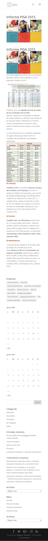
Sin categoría (11, 423)
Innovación (10, 419)
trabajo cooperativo (13, 300)
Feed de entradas (12, 504)
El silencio (10, 448)
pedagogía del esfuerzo (27, 297)
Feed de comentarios (14, 507)
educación (24, 282)
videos (8, 426)
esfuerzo (33, 290)
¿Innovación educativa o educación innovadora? (23, 452)
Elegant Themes (23, 535)
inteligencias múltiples (24, 293)
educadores (11, 290)
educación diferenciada (14, 286)
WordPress (25, 538)
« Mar (8, 348)
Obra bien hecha (12, 297)
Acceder (9, 500)
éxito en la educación (29, 300)
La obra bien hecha (31, 464)
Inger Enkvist (11, 293)
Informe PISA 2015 (13, 445)
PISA (39, 297)
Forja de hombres (12, 442)
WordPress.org (11, 511)
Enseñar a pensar (22, 290)
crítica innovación (12, 282)
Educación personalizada (33, 286)
